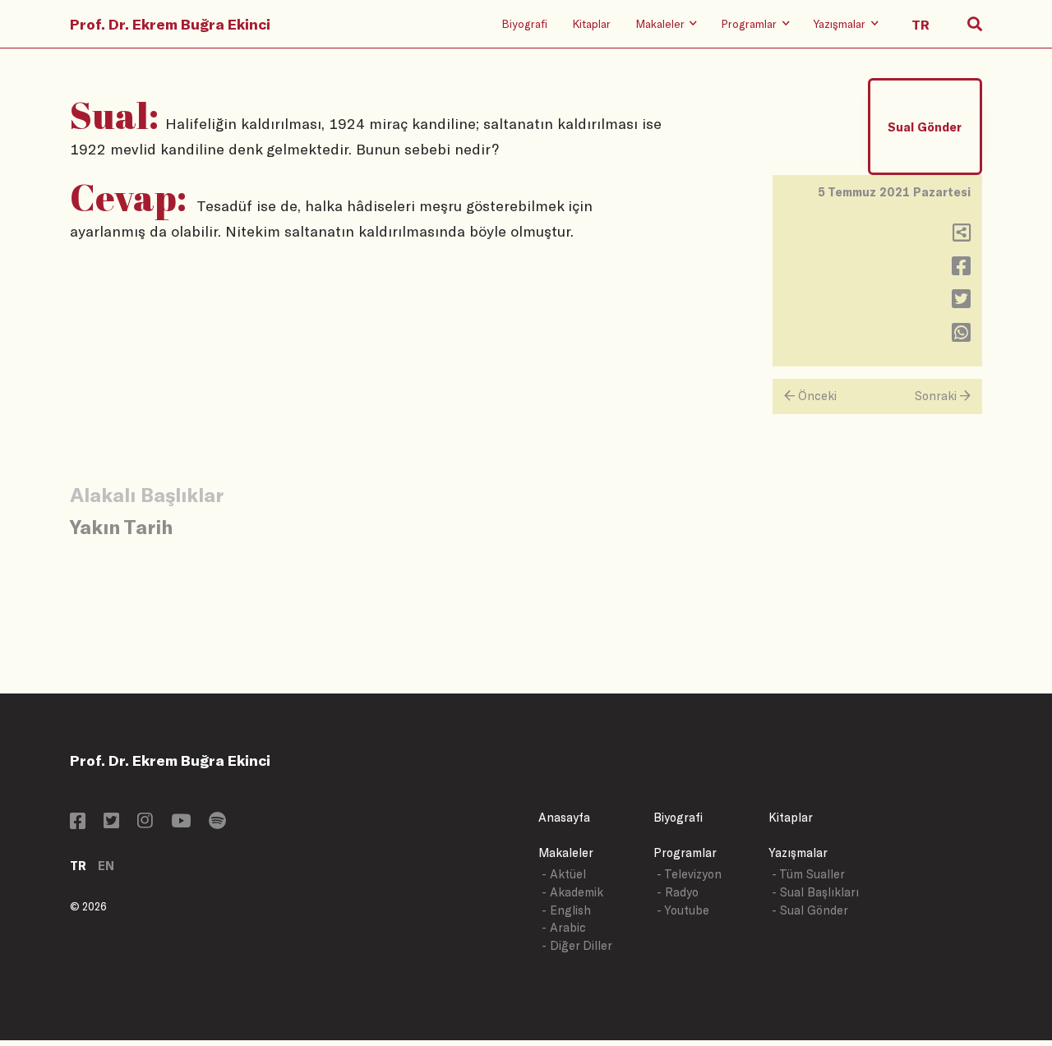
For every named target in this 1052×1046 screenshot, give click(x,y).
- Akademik (572, 892)
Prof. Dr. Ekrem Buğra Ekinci (170, 24)
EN (106, 866)
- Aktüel (564, 874)
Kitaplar (591, 23)
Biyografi (524, 23)
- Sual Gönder (810, 910)
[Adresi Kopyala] (962, 236)
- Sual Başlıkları (815, 892)
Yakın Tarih (121, 526)
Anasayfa (564, 817)
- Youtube (683, 910)
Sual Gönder (925, 127)
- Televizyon (689, 874)
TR (78, 866)
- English (566, 910)
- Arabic (564, 927)
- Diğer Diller (577, 945)
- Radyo (678, 892)
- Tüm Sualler (808, 874)
